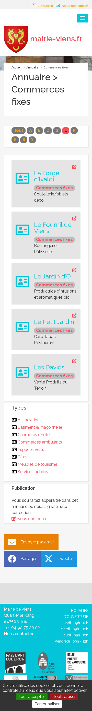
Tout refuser (64, 696)
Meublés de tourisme (37, 464)
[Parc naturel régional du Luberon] (46, 662)
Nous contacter (74, 6)
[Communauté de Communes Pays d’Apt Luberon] (15, 662)
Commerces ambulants (40, 442)
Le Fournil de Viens (52, 228)
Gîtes (22, 456)
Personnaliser (47, 704)
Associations (30, 419)
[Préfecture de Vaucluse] (77, 662)
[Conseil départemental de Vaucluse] (76, 678)
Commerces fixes (54, 187)
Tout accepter (31, 696)
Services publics (33, 471)
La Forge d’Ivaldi (46, 176)
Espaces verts (31, 449)
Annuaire (45, 6)
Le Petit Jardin (54, 322)
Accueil (16, 67)
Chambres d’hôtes (35, 434)
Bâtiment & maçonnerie (40, 427)
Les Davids (49, 367)
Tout (18, 130)
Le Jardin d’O (52, 276)
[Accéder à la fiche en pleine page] (55, 167)
